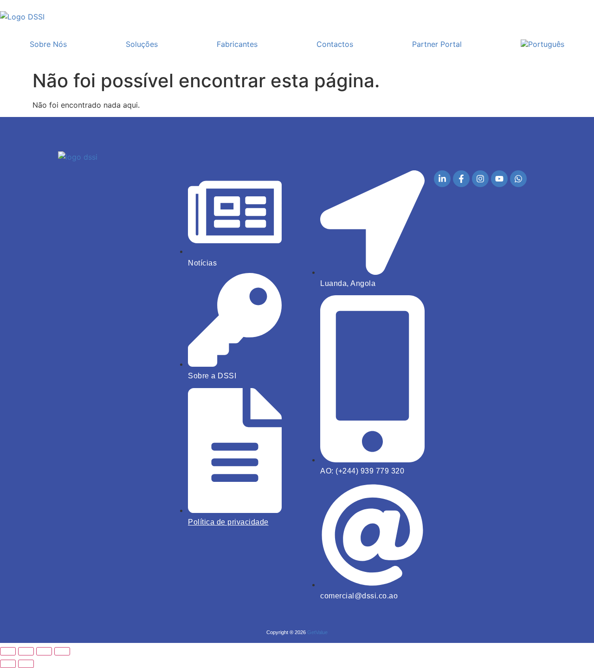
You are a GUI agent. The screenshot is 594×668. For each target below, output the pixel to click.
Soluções (142, 44)
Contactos (334, 44)
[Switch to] (542, 44)
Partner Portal (437, 44)
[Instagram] (480, 178)
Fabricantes (237, 44)
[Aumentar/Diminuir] (8, 651)
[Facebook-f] (461, 178)
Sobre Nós (48, 44)
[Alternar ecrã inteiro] (26, 651)
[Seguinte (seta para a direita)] (26, 664)
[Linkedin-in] (442, 178)
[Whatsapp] (518, 178)
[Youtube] (499, 178)
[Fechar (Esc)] (62, 651)
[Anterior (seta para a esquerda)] (8, 664)
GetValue (317, 632)
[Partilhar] (44, 651)
